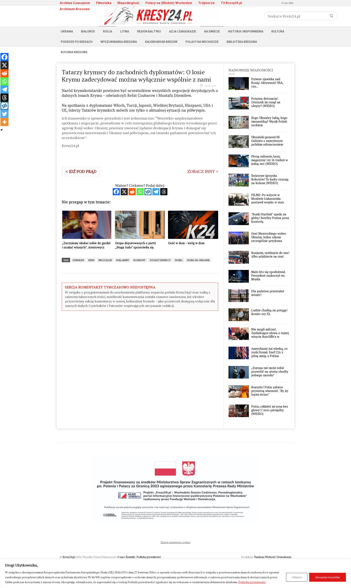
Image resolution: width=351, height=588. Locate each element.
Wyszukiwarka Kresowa (119, 41)
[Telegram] (155, 191)
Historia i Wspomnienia (245, 31)
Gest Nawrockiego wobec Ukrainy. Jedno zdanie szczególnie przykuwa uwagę (268, 239)
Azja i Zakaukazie (182, 31)
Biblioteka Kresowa (242, 41)
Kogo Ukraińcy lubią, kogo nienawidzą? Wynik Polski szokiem (269, 121)
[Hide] (1, 130)
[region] (175, 573)
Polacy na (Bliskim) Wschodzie (168, 3)
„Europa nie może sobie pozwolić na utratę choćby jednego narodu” (269, 371)
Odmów (297, 577)
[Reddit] (132, 191)
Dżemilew (78, 260)
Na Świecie (212, 31)
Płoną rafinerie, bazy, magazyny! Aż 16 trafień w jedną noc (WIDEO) (269, 159)
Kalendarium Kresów (161, 41)
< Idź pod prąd (81, 171)
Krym (91, 260)
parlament (122, 260)
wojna (179, 260)
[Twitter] (4, 114)
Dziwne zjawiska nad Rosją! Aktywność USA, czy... (267, 82)
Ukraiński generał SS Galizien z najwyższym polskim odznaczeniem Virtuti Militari (267, 142)
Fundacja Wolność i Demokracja (272, 557)
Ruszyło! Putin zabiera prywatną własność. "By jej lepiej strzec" (269, 390)
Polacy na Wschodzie (202, 41)
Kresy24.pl (69, 557)
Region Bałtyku (149, 31)
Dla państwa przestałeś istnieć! (267, 293)
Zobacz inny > (202, 171)
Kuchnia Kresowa (74, 52)
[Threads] (163, 191)
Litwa (124, 31)
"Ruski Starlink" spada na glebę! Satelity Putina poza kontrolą (270, 217)
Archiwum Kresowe (75, 9)
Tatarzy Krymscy (160, 260)
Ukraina (67, 31)
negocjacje (105, 260)
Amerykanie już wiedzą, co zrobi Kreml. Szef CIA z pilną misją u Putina (269, 352)
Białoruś (88, 31)
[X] (124, 191)
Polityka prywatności (251, 582)
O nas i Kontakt (126, 557)
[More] (4, 122)
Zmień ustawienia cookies (175, 542)
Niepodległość (128, 3)
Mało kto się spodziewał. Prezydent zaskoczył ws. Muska (268, 275)
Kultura (277, 31)
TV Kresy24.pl (231, 3)
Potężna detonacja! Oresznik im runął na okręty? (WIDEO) (265, 102)
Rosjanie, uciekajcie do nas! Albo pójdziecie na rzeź (270, 254)
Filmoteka (103, 3)
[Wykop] (148, 191)
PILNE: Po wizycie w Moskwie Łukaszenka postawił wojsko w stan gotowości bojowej (267, 200)
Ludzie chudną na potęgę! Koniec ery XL (269, 312)
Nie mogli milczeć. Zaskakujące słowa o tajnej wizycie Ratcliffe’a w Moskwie (270, 334)
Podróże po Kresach (76, 41)
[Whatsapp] (140, 191)
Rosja (107, 31)
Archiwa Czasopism (75, 3)
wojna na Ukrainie (198, 260)
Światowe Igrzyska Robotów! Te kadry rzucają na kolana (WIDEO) (269, 179)
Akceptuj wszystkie (327, 577)
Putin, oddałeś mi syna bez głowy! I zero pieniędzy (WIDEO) (269, 410)
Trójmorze (206, 3)
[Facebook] (116, 191)
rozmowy (139, 260)
